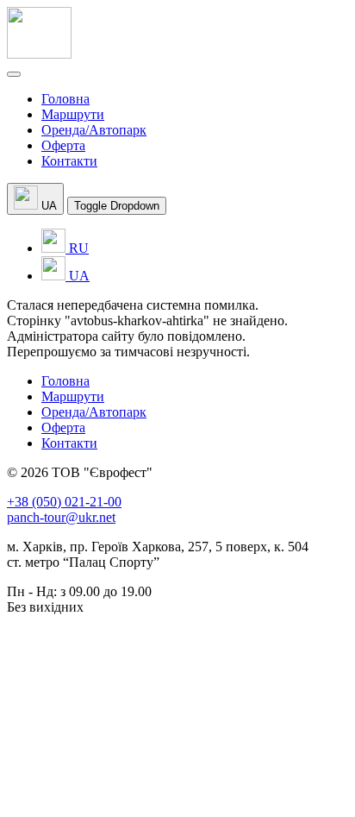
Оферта (63, 145)
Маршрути (72, 114)
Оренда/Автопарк (93, 130)
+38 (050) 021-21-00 (64, 501)
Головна (65, 98)
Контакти (69, 161)
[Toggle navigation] (14, 74)
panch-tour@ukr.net (61, 517)
